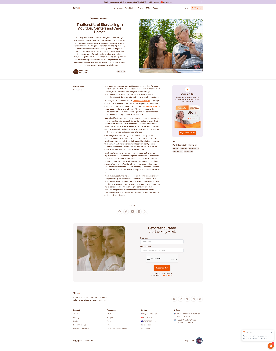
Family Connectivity (180, 145)
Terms (192, 341)
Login (187, 8)
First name (144, 238)
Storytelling (188, 152)
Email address (145, 247)
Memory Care (177, 152)
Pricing (76, 317)
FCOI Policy (145, 328)
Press (109, 325)
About (75, 314)
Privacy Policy (167, 275)
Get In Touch (146, 325)
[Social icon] (119, 211)
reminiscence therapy (141, 101)
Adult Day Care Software (117, 328)
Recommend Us (79, 325)
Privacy (185, 341)
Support (110, 317)
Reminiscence (194, 148)
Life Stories (121, 72)
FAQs (109, 314)
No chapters (77, 90)
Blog (109, 321)
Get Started (167, 2)
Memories (183, 148)
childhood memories (150, 106)
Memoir (175, 148)
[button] (130, 8)
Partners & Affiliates (81, 328)
